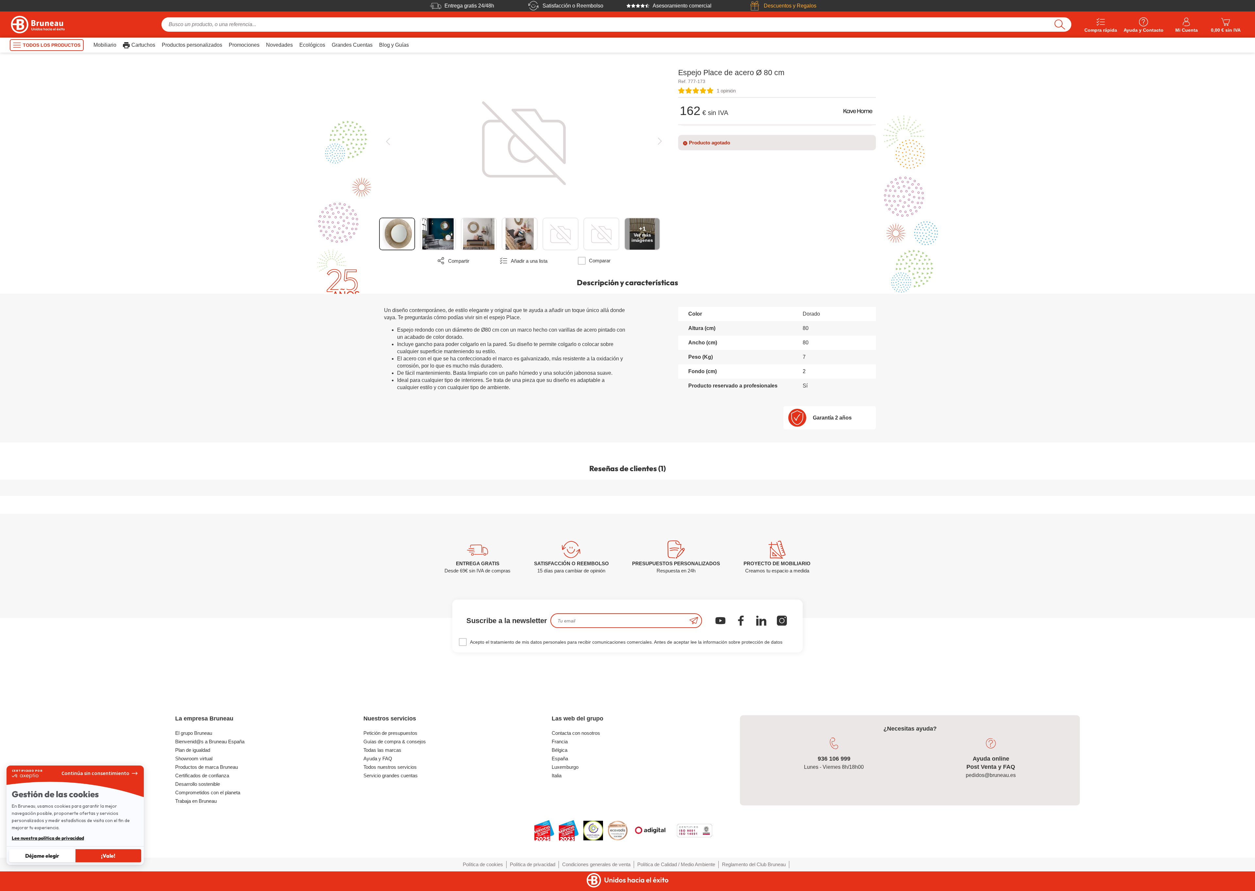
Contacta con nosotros (576, 733)
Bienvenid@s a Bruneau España (209, 741)
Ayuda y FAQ (377, 758)
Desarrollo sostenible (197, 784)
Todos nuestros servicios (390, 767)
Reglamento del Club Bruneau (754, 864)
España (560, 758)
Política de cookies (483, 864)
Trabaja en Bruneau (196, 801)
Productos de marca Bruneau (206, 767)
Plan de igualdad (192, 750)
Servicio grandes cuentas (390, 775)
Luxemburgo (565, 767)
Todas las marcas (382, 750)
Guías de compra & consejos (394, 741)
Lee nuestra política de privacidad (48, 838)
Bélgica (559, 750)
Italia (556, 775)
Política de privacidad (532, 864)
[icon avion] (694, 620)
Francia (560, 741)
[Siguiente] (659, 141)
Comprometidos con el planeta (207, 792)
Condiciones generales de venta (596, 864)
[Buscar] (1059, 24)
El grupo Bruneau (193, 733)
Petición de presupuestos (390, 733)
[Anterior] (387, 141)
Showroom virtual (193, 758)
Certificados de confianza (202, 775)
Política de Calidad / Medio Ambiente (676, 864)
